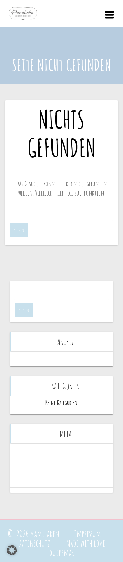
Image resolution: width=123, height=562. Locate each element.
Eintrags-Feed (61, 465)
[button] (12, 550)
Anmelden (61, 451)
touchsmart (62, 552)
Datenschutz (34, 543)
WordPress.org (61, 480)
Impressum (87, 533)
